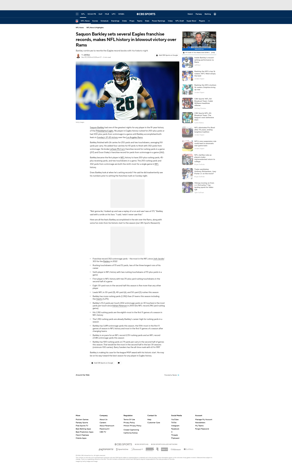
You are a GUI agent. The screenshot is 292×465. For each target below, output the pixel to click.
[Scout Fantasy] (176, 449)
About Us (103, 419)
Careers (103, 422)
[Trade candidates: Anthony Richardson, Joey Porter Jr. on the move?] (187, 173)
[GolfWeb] (188, 449)
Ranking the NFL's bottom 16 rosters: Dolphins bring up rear (205, 87)
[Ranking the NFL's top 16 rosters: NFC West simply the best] (187, 75)
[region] (199, 41)
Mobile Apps (81, 438)
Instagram (175, 426)
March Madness (82, 435)
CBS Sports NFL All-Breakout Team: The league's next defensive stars (204, 116)
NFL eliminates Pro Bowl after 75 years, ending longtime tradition (204, 129)
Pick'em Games (82, 419)
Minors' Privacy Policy (132, 426)
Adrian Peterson (119, 305)
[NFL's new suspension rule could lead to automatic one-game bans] (187, 145)
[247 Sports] (106, 449)
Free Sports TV (82, 426)
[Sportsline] (122, 449)
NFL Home (80, 28)
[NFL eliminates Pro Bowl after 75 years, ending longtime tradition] (187, 132)
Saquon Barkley (97, 127)
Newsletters (200, 422)
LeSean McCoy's (117, 149)
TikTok (173, 422)
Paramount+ (105, 429)
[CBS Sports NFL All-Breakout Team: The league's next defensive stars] (187, 117)
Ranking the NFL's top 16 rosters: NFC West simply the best (205, 73)
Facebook (175, 429)
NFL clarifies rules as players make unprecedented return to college (204, 158)
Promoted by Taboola (170, 375)
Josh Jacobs (158, 258)
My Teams (199, 426)
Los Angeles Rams (134, 137)
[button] (209, 21)
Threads (174, 435)
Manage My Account (203, 419)
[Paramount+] (137, 449)
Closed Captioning (131, 430)
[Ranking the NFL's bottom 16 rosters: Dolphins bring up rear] (187, 89)
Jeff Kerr (87, 55)
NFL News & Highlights (95, 28)
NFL (122, 157)
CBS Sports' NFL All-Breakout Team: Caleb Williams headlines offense (203, 102)
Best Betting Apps (83, 429)
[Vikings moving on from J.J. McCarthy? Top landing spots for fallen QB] (187, 187)
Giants (99, 299)
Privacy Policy (129, 422)
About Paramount (107, 426)
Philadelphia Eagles (104, 131)
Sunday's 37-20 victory (107, 137)
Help (149, 419)
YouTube (175, 419)
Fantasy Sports (82, 422)
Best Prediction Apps (84, 432)
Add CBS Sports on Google (168, 55)
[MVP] (164, 448)
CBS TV (103, 432)
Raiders (106, 261)
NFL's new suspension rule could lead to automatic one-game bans (205, 143)
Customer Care (153, 422)
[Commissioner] (152, 448)
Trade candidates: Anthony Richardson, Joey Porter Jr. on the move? (205, 171)
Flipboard (175, 438)
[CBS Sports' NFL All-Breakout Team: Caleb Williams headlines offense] (187, 103)
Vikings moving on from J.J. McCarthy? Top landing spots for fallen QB (204, 186)
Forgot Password (202, 429)
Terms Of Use (129, 419)
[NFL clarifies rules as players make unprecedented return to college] (187, 159)
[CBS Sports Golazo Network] (164, 444)
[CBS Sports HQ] (141, 444)
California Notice (131, 433)
